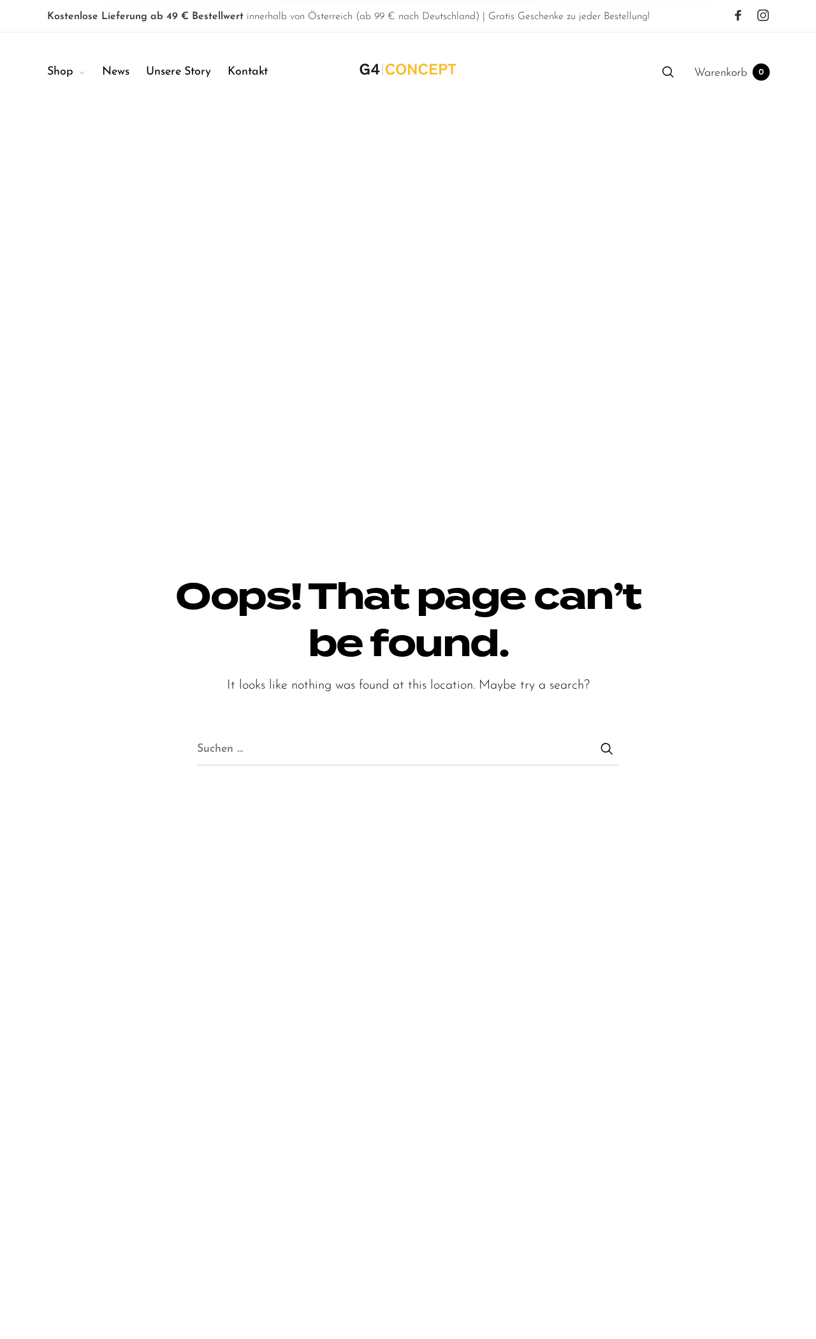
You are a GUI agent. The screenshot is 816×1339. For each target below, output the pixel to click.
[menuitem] (74, 73)
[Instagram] (763, 16)
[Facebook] (738, 16)
